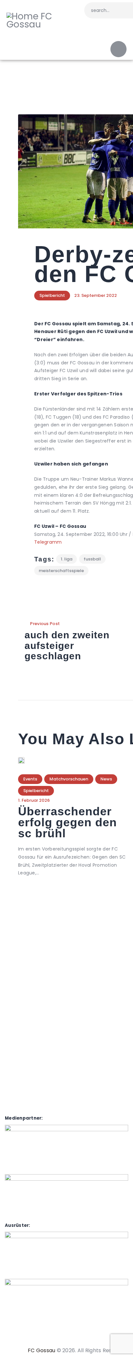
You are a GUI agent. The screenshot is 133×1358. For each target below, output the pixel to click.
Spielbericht (52, 295)
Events (30, 779)
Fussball (92, 559)
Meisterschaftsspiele (61, 571)
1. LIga (66, 559)
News (106, 779)
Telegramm (48, 542)
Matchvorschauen (68, 779)
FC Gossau (41, 1350)
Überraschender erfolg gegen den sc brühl (67, 822)
